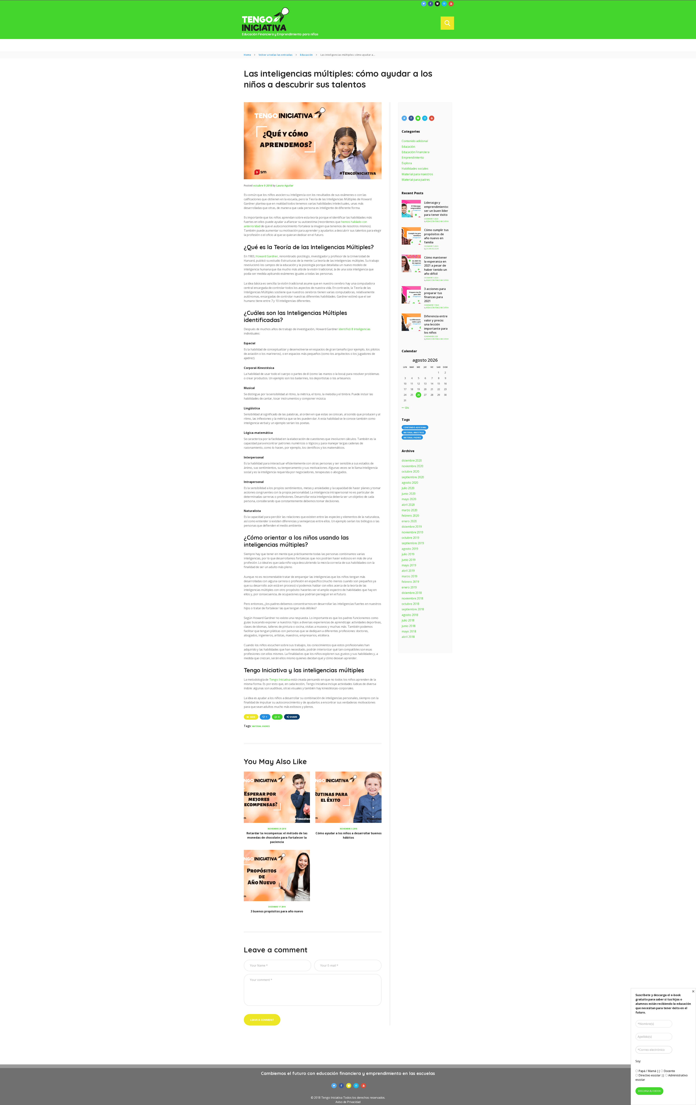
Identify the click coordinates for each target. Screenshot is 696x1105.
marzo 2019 (409, 576)
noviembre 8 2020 (431, 336)
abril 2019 (408, 571)
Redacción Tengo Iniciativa (437, 221)
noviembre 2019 (412, 532)
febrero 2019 (410, 582)
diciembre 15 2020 (431, 219)
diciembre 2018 (412, 593)
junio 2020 (408, 494)
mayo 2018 (409, 631)
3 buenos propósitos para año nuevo (277, 911)
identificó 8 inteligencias (354, 329)
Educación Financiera (415, 152)
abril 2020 (408, 505)
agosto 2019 (410, 549)
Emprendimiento (413, 157)
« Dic (406, 407)
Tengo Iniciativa (279, 680)
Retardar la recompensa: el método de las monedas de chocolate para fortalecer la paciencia (276, 837)
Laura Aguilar (284, 185)
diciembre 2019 (412, 527)
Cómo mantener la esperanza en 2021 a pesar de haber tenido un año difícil (435, 266)
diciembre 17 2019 (276, 906)
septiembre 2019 (413, 543)
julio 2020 (408, 488)
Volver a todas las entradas (276, 54)
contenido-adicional (414, 427)
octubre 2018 (410, 604)
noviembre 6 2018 (348, 828)
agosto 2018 (410, 615)
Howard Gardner (267, 256)
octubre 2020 (410, 471)
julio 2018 (408, 620)
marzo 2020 (409, 510)
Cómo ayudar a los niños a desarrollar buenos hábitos (349, 835)
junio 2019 (408, 560)
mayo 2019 (409, 565)
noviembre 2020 (412, 466)
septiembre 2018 (413, 609)
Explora (407, 163)
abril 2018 (408, 637)
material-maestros (413, 432)
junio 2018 (408, 626)
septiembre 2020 (413, 477)
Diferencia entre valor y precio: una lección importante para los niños (436, 324)
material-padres (261, 726)
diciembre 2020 (412, 460)
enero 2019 (409, 587)
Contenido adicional (415, 141)
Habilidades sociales (415, 169)
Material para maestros (417, 174)
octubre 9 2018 (262, 185)
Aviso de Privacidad (348, 1102)
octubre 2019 (410, 538)
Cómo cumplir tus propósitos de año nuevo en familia (436, 236)
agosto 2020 (410, 483)
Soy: (638, 1061)
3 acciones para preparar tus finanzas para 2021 (435, 295)
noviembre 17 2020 (431, 305)
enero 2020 (409, 521)
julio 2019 (408, 554)
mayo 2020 (409, 499)
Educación (306, 54)
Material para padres (416, 180)
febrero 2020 (410, 516)
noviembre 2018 (412, 598)
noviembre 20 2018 (277, 828)
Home (247, 54)
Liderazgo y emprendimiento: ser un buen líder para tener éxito (436, 209)
